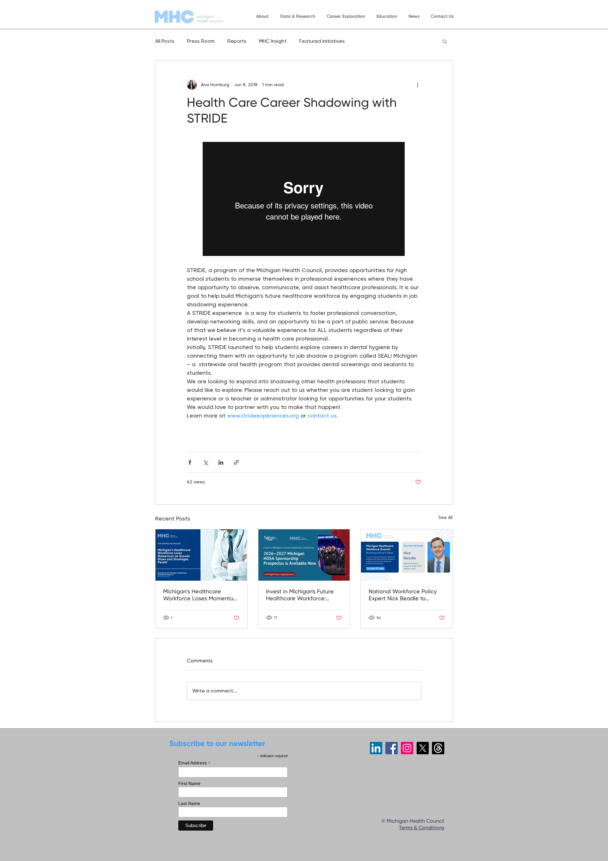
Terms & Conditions (421, 828)
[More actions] (417, 84)
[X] (422, 748)
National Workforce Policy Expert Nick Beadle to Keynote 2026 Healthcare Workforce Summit (403, 595)
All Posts (164, 41)
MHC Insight (273, 41)
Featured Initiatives (322, 41)
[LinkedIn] (376, 748)
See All (446, 517)
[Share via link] (236, 462)
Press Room (201, 41)
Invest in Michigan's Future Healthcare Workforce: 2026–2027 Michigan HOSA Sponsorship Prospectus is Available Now (301, 595)
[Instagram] (407, 748)
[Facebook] (391, 748)
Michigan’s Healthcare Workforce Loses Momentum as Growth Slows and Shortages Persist (200, 595)
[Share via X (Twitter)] (205, 462)
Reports (236, 41)
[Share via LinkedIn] (221, 462)
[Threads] (438, 748)
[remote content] (304, 199)
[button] (262, 17)
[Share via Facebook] (190, 462)
